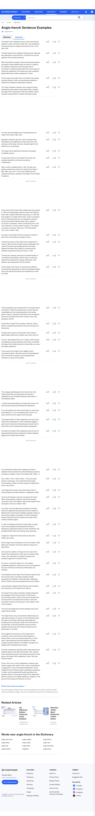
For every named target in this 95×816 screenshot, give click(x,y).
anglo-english (26, 739)
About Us (52, 773)
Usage (29, 792)
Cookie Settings (54, 784)
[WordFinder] (92, 12)
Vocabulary (30, 788)
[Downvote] (55, 42)
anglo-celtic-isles (7, 739)
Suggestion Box (77, 777)
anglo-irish (46, 742)
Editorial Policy (54, 781)
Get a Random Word (10, 782)
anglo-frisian (5, 742)
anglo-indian (26, 742)
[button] (86, 12)
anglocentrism (6, 749)
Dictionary (30, 773)
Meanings (7, 37)
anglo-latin (4, 746)
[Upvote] (48, 42)
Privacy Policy (54, 777)
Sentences (17, 17)
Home (2, 22)
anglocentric (26, 746)
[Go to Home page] (10, 12)
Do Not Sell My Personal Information (56, 793)
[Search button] (80, 18)
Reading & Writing (33, 796)
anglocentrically (48, 746)
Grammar (30, 784)
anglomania (47, 749)
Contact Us (76, 773)
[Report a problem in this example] (59, 42)
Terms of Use (53, 788)
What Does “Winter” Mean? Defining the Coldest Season (54, 713)
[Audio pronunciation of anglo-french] (2, 31)
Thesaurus (30, 777)
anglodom (25, 749)
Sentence (9, 22)
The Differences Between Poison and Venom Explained (23, 713)
